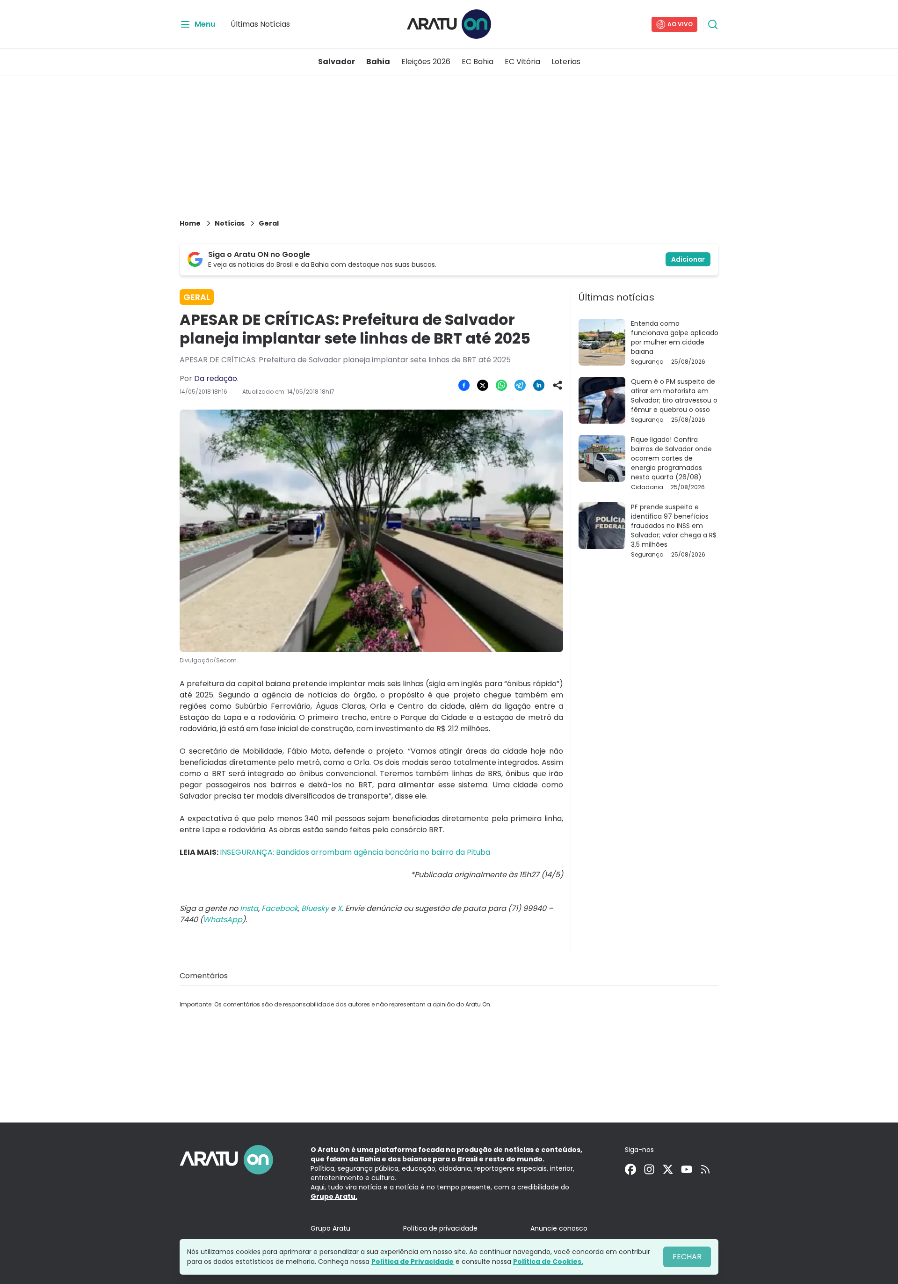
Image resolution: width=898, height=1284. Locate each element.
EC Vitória (522, 61)
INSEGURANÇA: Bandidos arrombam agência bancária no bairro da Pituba (355, 852)
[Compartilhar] (557, 385)
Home (190, 223)
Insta (249, 908)
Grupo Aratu (330, 1228)
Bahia (378, 61)
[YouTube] (686, 1169)
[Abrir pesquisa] (712, 24)
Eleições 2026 (425, 61)
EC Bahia (477, 61)
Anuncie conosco (558, 1228)
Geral (269, 223)
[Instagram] (649, 1169)
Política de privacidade (440, 1228)
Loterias (565, 61)
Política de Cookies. (548, 1261)
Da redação (215, 378)
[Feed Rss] (705, 1169)
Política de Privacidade (412, 1261)
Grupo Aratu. (334, 1196)
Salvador (336, 61)
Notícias (230, 223)
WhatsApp (222, 919)
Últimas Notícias (260, 24)
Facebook (279, 908)
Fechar (687, 1256)
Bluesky (315, 908)
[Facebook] (630, 1169)
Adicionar (688, 259)
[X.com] (668, 1169)
